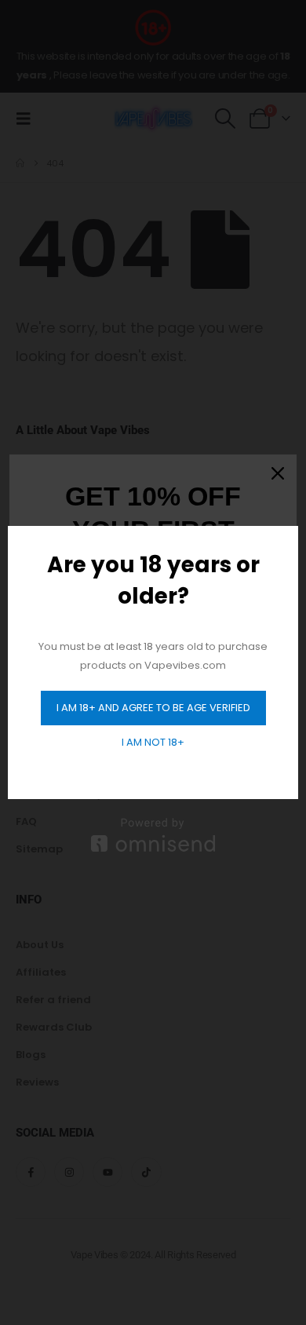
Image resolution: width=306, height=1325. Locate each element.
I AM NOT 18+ (153, 742)
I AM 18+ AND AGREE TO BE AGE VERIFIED (153, 707)
